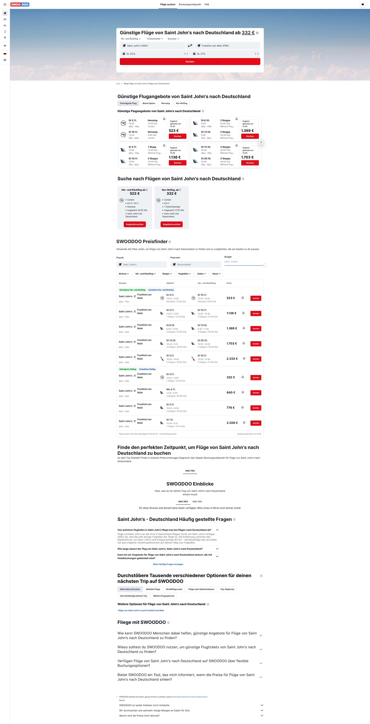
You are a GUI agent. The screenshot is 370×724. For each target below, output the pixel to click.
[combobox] (131, 38)
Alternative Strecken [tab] (130, 589)
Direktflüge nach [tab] (174, 589)
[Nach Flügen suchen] (5, 13)
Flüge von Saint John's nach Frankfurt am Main (141, 610)
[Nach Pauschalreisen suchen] (5, 31)
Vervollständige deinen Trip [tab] (133, 596)
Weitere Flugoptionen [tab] (163, 596)
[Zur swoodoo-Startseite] (19, 4)
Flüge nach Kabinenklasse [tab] (201, 589)
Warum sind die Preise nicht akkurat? (139, 715)
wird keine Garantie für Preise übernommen (190, 697)
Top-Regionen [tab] (227, 589)
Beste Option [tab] (149, 103)
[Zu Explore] (5, 37)
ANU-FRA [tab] (190, 470)
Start (118, 83)
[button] (5, 4)
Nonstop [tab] (165, 103)
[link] (135, 224)
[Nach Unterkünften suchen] (5, 19)
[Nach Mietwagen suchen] (5, 25)
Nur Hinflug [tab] (181, 103)
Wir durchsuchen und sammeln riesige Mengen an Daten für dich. (154, 710)
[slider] (264, 265)
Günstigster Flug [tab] (128, 103)
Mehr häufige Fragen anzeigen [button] (168, 564)
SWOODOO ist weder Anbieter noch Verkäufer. (144, 705)
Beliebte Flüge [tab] (153, 589)
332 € (248, 32)
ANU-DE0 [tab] (183, 501)
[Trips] (5, 46)
